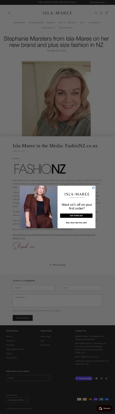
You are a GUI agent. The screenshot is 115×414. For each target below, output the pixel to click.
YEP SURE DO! (76, 216)
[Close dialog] (93, 188)
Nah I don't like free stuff (76, 223)
